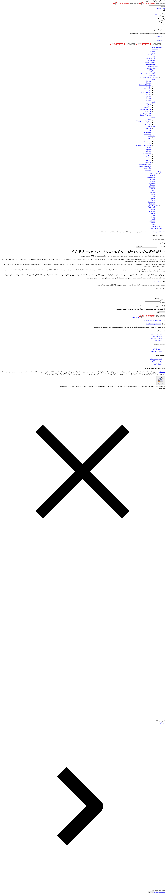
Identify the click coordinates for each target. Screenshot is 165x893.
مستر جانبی (156, 281)
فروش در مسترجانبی (156, 338)
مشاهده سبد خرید (159, 892)
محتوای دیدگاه (160, 299)
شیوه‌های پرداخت (156, 348)
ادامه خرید (150, 892)
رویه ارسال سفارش (156, 350)
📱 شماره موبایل (160, 306)
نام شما (163, 301)
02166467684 (157, 321)
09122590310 (148, 321)
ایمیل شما (162, 303)
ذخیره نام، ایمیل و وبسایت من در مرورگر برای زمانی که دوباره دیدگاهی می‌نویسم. (139, 309)
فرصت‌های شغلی (157, 337)
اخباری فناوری (158, 340)
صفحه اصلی (158, 37)
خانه (164, 232)
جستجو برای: (161, 247)
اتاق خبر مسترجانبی (155, 232)
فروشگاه (159, 40)
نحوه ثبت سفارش (156, 351)
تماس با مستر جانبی (156, 335)
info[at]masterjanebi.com (153, 324)
